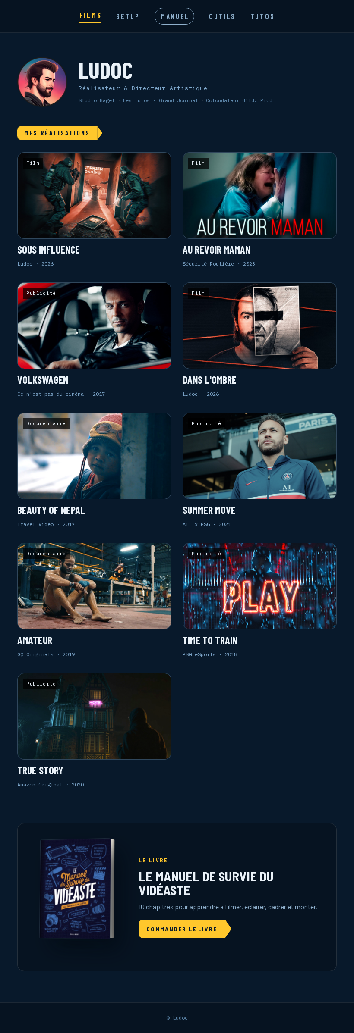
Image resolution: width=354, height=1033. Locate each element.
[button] (94, 210)
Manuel (175, 16)
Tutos (262, 16)
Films (90, 14)
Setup (128, 16)
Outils (222, 16)
